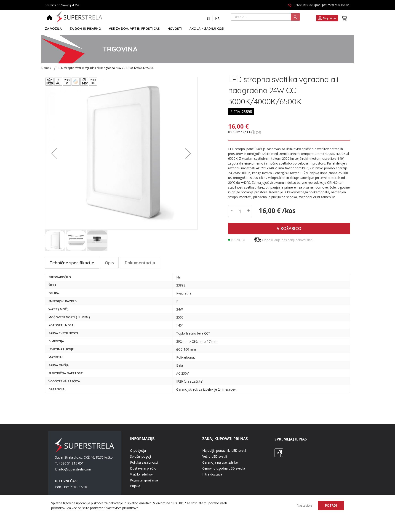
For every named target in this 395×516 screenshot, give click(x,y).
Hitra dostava (212, 474)
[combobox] (265, 17)
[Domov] (49, 18)
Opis (109, 262)
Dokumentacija (140, 262)
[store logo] (79, 17)
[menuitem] (53, 29)
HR (217, 18)
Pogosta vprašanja (144, 480)
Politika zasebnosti (144, 462)
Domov (46, 68)
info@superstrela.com (75, 469)
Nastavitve (304, 505)
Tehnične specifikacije (72, 262)
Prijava (135, 486)
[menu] (195, 29)
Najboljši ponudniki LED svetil (224, 450)
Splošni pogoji (140, 456)
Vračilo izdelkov (141, 474)
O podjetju (138, 450)
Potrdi (331, 505)
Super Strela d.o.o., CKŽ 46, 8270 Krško (84, 457)
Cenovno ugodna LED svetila (223, 468)
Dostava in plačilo (143, 468)
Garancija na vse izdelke (220, 462)
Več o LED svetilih (215, 456)
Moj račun (329, 18)
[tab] (72, 262)
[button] (208, 18)
